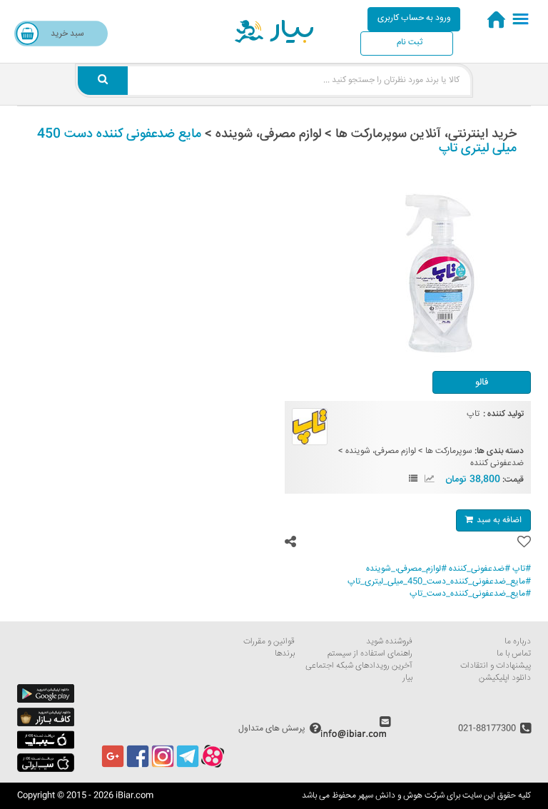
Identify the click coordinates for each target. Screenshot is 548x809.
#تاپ (521, 569)
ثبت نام (409, 42)
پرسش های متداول (271, 728)
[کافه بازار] (45, 724)
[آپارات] (212, 766)
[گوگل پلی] (45, 701)
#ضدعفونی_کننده (479, 569)
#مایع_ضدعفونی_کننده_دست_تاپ (470, 594)
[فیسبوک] (137, 766)
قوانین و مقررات (269, 641)
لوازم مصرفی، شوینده (380, 451)
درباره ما (517, 641)
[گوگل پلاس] (112, 766)
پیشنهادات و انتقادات (495, 666)
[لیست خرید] (413, 480)
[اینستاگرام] (162, 766)
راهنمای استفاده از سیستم (370, 654)
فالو (481, 382)
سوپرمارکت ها (448, 451)
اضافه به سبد (499, 520)
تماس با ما (514, 654)
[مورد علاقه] (524, 542)
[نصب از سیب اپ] (45, 747)
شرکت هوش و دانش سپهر (401, 796)
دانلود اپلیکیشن (505, 678)
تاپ (473, 414)
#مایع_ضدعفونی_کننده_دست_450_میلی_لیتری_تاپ (439, 582)
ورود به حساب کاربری (414, 18)
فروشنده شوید (389, 641)
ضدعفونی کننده (497, 463)
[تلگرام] (187, 766)
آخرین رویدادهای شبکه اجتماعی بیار (358, 672)
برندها (285, 654)
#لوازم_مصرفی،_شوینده (406, 569)
